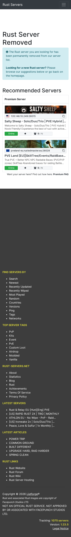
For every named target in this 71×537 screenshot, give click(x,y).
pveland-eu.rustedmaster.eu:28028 (30, 150)
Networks (15, 318)
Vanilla (13, 359)
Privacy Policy (18, 396)
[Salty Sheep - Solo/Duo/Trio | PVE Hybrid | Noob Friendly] (35, 110)
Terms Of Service (20, 392)
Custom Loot (17, 347)
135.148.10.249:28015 (23, 116)
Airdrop (13, 351)
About (13, 372)
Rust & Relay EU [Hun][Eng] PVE (29, 409)
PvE (11, 343)
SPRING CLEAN (18, 454)
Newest (13, 282)
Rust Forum (16, 472)
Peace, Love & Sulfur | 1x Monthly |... (31, 425)
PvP (11, 331)
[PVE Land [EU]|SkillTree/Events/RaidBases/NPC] (35, 144)
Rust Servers (12, 5)
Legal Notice (61, 528)
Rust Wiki (15, 476)
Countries (15, 302)
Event (12, 339)
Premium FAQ (61, 174)
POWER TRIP (17, 439)
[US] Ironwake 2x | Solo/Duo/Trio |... (31, 421)
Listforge (32, 494)
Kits (11, 335)
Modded (14, 355)
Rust (12, 384)
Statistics (15, 376)
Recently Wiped (19, 290)
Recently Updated (20, 286)
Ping (12, 310)
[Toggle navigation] (63, 4)
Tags (12, 314)
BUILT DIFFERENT (20, 446)
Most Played (17, 294)
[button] (63, 116)
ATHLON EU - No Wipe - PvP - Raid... (32, 417)
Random (14, 298)
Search (13, 278)
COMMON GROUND (21, 442)
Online (11, 133)
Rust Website (17, 468)
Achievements (18, 388)
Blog (12, 380)
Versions (14, 306)
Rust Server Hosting (21, 480)
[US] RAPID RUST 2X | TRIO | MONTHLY (34, 413)
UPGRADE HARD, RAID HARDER (29, 450)
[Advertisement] (35, 21)
